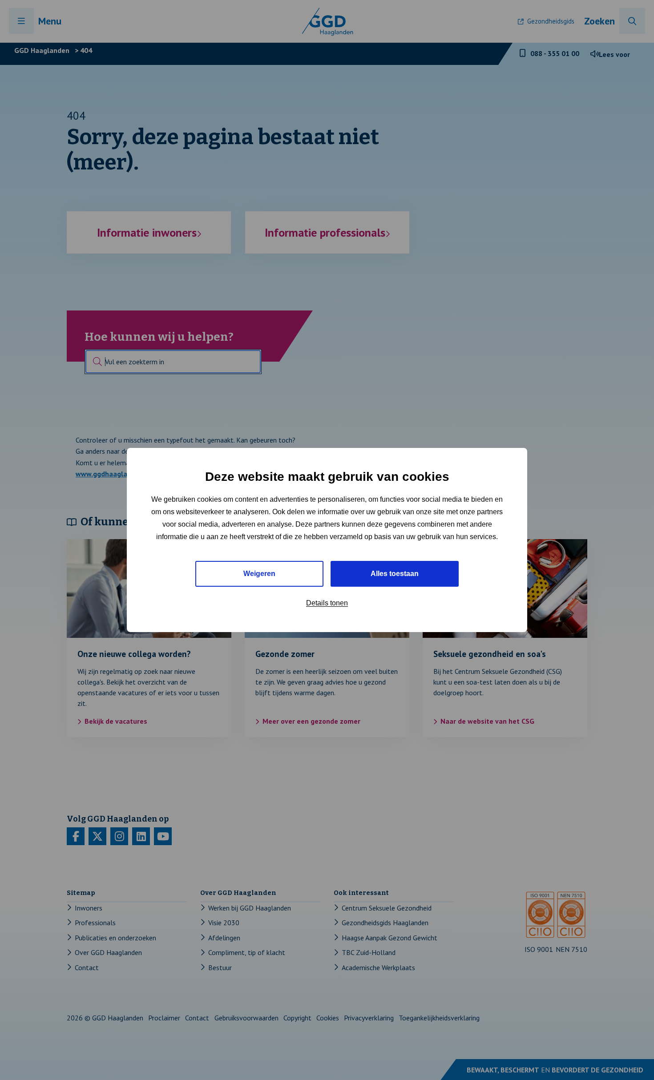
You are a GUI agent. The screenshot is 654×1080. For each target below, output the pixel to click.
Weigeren (259, 573)
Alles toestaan (395, 573)
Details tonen (327, 603)
